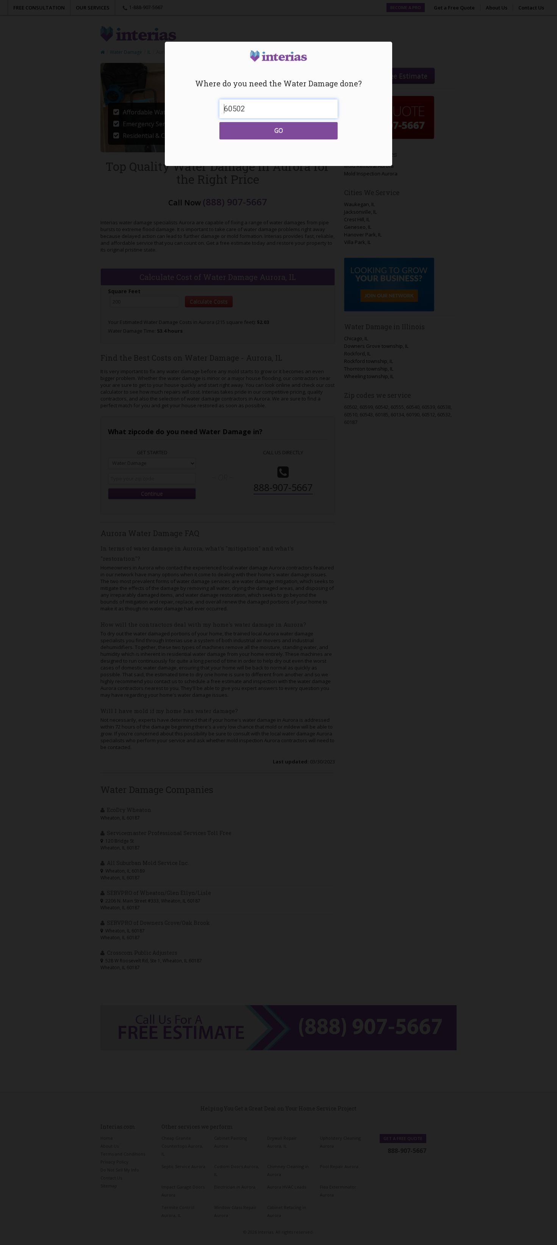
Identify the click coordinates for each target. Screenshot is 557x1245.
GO (278, 130)
